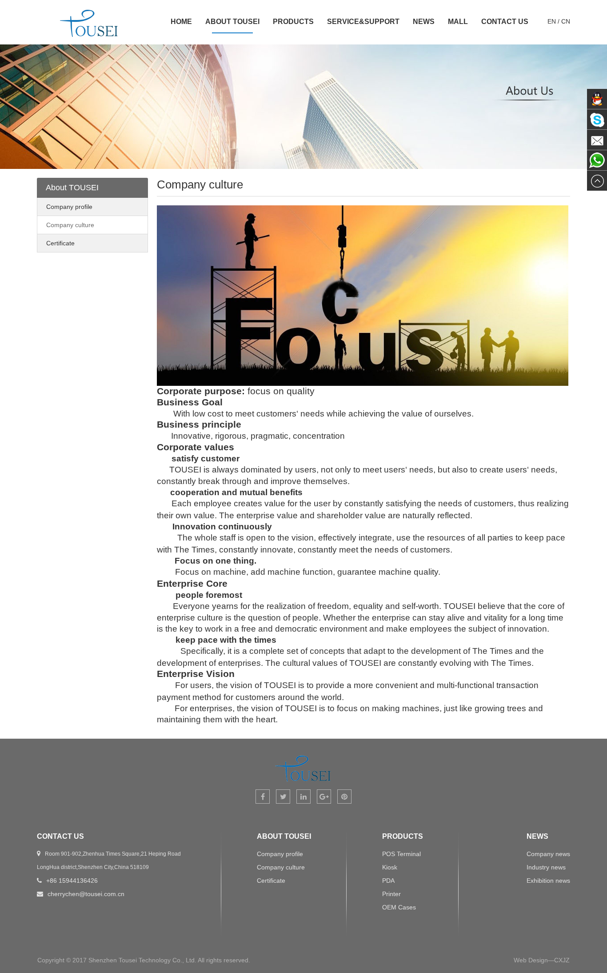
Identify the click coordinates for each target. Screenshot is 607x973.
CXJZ (562, 960)
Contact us (504, 21)
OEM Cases (399, 907)
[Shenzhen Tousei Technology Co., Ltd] (89, 37)
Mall (458, 21)
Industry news (546, 867)
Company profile (69, 206)
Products (293, 21)
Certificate (60, 243)
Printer (391, 893)
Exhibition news (548, 880)
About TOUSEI (232, 21)
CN (565, 21)
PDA (388, 880)
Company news (548, 853)
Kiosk (389, 867)
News (424, 21)
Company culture (70, 224)
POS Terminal (401, 853)
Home (181, 21)
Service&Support (363, 21)
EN (551, 21)
